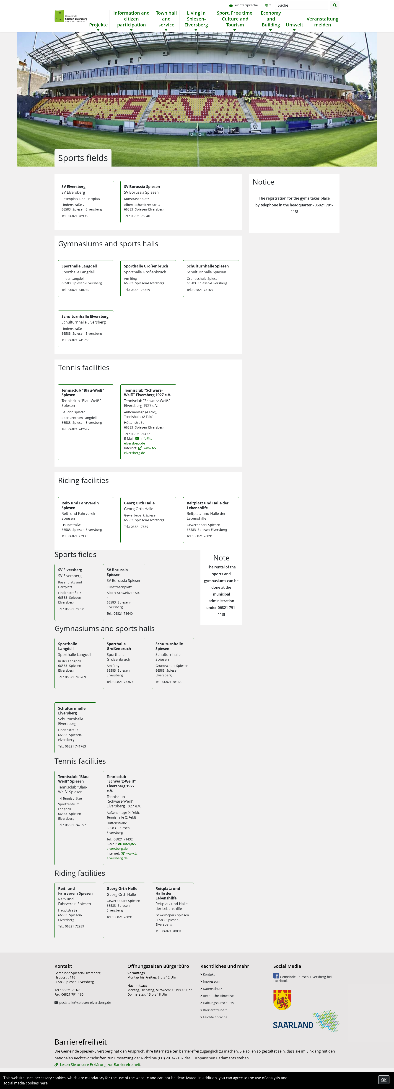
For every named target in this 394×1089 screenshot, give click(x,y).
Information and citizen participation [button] (131, 19)
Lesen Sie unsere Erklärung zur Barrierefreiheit (100, 1064)
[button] (268, 5)
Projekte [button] (98, 25)
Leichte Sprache (245, 5)
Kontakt (208, 974)
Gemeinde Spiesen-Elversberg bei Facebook (302, 979)
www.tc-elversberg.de (140, 450)
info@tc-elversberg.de (138, 440)
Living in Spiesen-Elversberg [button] (196, 19)
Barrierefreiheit (214, 1010)
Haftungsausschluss (218, 1003)
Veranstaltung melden (322, 22)
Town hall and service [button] (166, 19)
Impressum (211, 981)
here (44, 1083)
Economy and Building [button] (271, 19)
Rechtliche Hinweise (218, 996)
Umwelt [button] (294, 25)
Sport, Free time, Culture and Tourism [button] (235, 19)
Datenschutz (212, 988)
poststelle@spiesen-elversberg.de (85, 1002)
